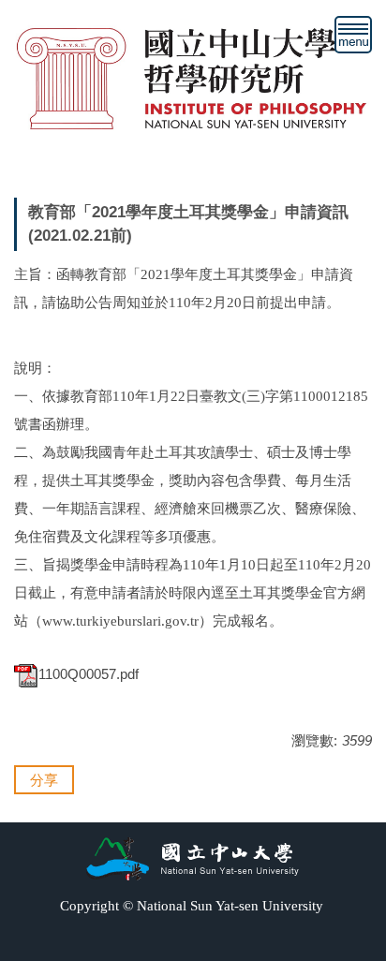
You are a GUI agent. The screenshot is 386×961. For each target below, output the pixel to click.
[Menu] (353, 34)
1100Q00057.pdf (88, 674)
